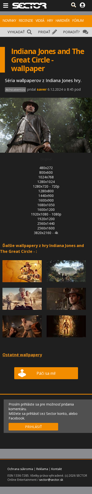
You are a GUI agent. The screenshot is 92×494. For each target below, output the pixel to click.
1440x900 (46, 195)
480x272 (46, 167)
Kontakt (56, 469)
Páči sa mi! (46, 373)
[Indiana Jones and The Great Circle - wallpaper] (22, 283)
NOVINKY (9, 20)
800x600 (46, 172)
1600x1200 (46, 209)
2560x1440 (46, 223)
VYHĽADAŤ (16, 32)
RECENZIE (26, 20)
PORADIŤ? (71, 32)
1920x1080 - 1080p (46, 214)
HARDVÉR (62, 20)
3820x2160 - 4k (46, 232)
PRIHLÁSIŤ (33, 426)
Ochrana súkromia (20, 469)
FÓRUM (77, 20)
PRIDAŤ (44, 32)
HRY (50, 20)
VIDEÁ (40, 20)
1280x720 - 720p (46, 186)
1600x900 (46, 200)
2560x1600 (46, 228)
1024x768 (46, 177)
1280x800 (46, 191)
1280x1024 (46, 181)
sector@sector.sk (51, 480)
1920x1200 (46, 218)
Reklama (42, 469)
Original (46, 159)
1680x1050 (46, 205)
